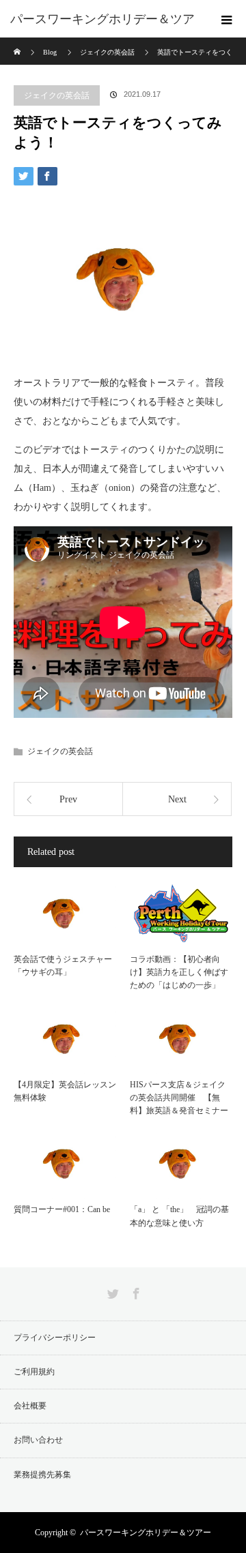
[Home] (18, 42)
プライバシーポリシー (55, 1337)
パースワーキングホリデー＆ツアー (145, 1532)
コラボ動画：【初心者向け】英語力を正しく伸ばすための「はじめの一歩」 (179, 972)
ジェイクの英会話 (57, 95)
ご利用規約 (34, 1371)
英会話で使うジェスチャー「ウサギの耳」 (63, 965)
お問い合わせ (38, 1440)
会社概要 (30, 1406)
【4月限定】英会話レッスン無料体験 (65, 1091)
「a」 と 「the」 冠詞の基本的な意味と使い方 (179, 1216)
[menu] (227, 19)
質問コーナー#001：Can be (62, 1209)
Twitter (111, 1291)
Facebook (134, 1291)
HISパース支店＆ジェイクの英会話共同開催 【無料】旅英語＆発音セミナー (179, 1097)
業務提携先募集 (42, 1474)
